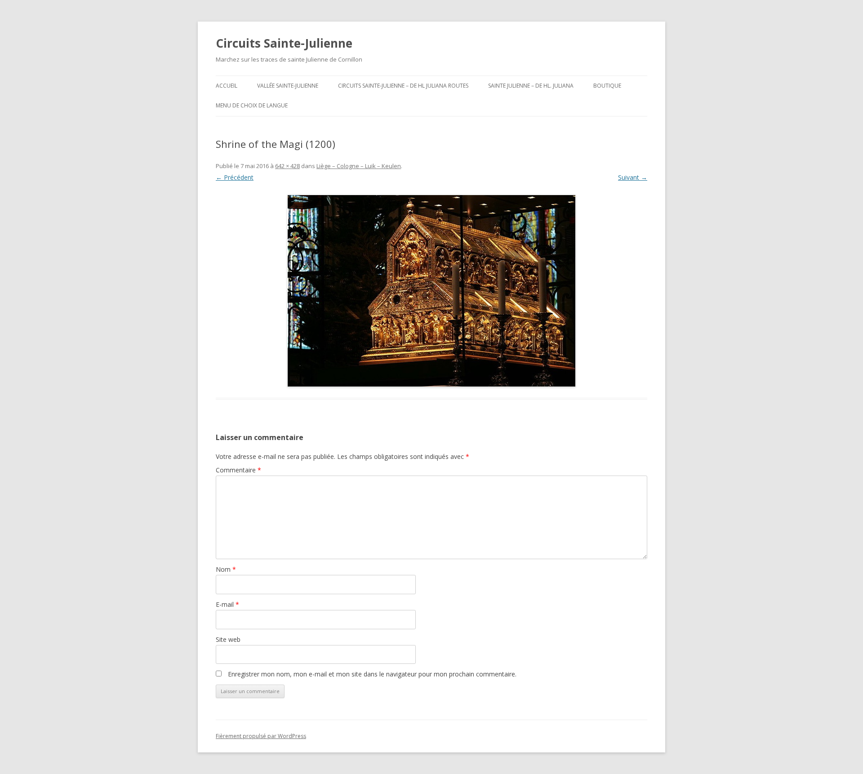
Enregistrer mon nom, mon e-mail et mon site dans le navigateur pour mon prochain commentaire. (372, 674)
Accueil (226, 85)
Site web (228, 639)
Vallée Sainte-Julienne (287, 85)
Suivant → (632, 177)
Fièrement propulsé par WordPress (261, 736)
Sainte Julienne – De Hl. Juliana (531, 85)
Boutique (607, 85)
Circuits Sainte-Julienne (284, 43)
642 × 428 (287, 166)
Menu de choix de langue (252, 105)
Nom (226, 569)
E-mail (227, 604)
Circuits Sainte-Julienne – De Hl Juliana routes (403, 85)
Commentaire (238, 470)
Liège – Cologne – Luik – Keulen (358, 166)
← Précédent (235, 177)
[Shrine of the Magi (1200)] (431, 291)
